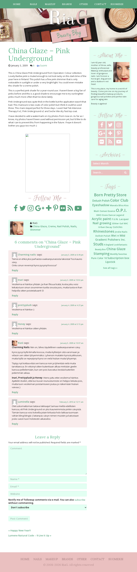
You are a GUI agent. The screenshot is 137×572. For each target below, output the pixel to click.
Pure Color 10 (99, 258)
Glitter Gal (117, 223)
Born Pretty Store (110, 194)
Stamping (101, 253)
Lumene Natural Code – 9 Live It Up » (29, 535)
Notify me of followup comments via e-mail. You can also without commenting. (46, 501)
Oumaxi (103, 211)
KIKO (99, 215)
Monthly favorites (118, 254)
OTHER (83, 4)
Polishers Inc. (116, 239)
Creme (52, 226)
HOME (16, 4)
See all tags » (110, 267)
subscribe (80, 499)
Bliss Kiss (123, 205)
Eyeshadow (100, 205)
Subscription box (118, 258)
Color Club (119, 200)
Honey (21, 324)
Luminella (23, 401)
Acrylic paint (101, 219)
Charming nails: (27, 254)
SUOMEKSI (117, 4)
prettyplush (25, 305)
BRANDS (67, 4)
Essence (111, 211)
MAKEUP (50, 4)
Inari (20, 279)
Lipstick (110, 262)
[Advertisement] (110, 304)
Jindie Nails (121, 231)
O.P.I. (121, 210)
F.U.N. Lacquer (120, 219)
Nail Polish (63, 226)
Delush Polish (101, 200)
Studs (98, 244)
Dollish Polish (102, 235)
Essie (105, 215)
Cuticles (117, 227)
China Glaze (40, 226)
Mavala (114, 205)
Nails (73, 226)
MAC (126, 223)
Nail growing (102, 223)
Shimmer (35, 229)
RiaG (20, 342)
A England (108, 244)
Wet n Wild (118, 235)
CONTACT (100, 4)
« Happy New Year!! (19, 530)
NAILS (33, 4)
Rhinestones (103, 231)
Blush (96, 211)
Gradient (101, 239)
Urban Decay (105, 227)
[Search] (125, 172)
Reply (15, 270)
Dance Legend (116, 215)
